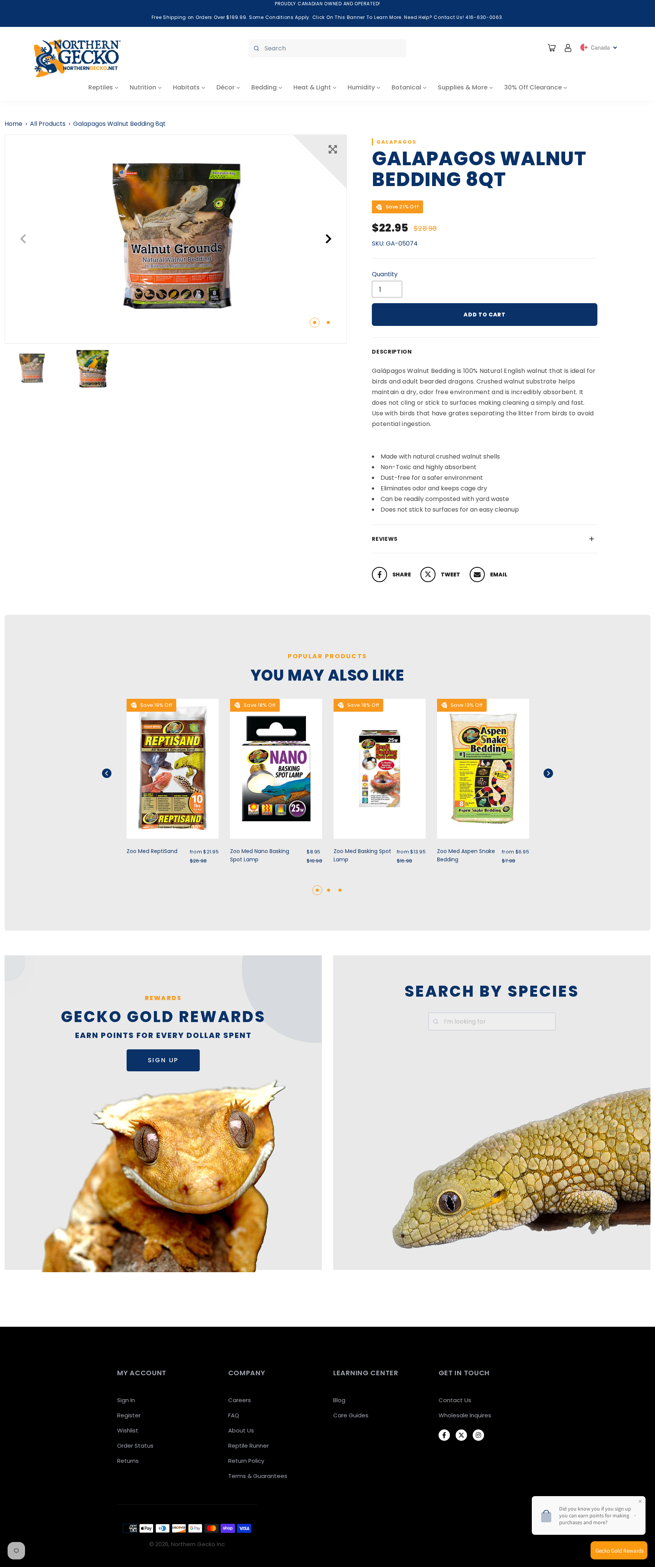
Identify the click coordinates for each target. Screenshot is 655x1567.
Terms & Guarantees (257, 1476)
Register (129, 1415)
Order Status (135, 1446)
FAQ (233, 1415)
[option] (175, 239)
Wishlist (127, 1430)
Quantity (385, 274)
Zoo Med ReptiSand (152, 851)
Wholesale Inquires (465, 1415)
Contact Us (455, 1400)
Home (13, 123)
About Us (241, 1430)
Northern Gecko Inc (198, 1544)
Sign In (126, 1400)
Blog (339, 1400)
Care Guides (350, 1415)
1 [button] (315, 322)
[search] (327, 48)
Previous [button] (23, 239)
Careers (239, 1400)
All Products (48, 123)
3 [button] (340, 890)
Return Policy (246, 1461)
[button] (116, 773)
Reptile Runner (248, 1446)
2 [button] (328, 322)
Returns (128, 1461)
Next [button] (328, 239)
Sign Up (163, 1060)
